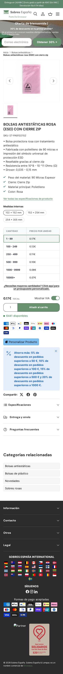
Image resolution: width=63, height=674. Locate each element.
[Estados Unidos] (33, 566)
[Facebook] (27, 592)
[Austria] (20, 562)
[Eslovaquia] (13, 566)
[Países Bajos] (20, 574)
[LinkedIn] (35, 592)
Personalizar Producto (23, 342)
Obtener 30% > (47, 42)
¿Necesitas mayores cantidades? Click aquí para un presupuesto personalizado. (31, 287)
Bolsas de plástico (16, 473)
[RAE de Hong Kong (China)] (40, 574)
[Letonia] (47, 570)
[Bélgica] (27, 562)
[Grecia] (6, 570)
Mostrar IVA (42, 298)
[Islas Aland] (33, 570)
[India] (20, 570)
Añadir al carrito (38, 307)
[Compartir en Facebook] (28, 394)
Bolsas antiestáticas (21, 52)
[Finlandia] (47, 566)
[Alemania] (6, 562)
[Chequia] (40, 562)
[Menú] (57, 14)
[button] (50, 14)
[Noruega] (6, 574)
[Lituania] (54, 570)
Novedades (12, 481)
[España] (27, 566)
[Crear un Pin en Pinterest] (35, 394)
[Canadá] (33, 562)
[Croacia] (47, 562)
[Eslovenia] (20, 566)
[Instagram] (31, 592)
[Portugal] (33, 574)
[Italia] (40, 570)
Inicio (5, 52)
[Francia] (54, 566)
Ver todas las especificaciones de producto (28, 198)
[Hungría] (13, 570)
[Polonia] (27, 574)
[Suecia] (30, 578)
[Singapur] (54, 574)
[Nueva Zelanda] (13, 574)
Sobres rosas (13, 488)
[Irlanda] (27, 570)
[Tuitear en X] (21, 394)
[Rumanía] (47, 574)
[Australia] (13, 562)
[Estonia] (40, 566)
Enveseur (28, 665)
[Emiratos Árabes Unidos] (6, 566)
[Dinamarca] (54, 562)
